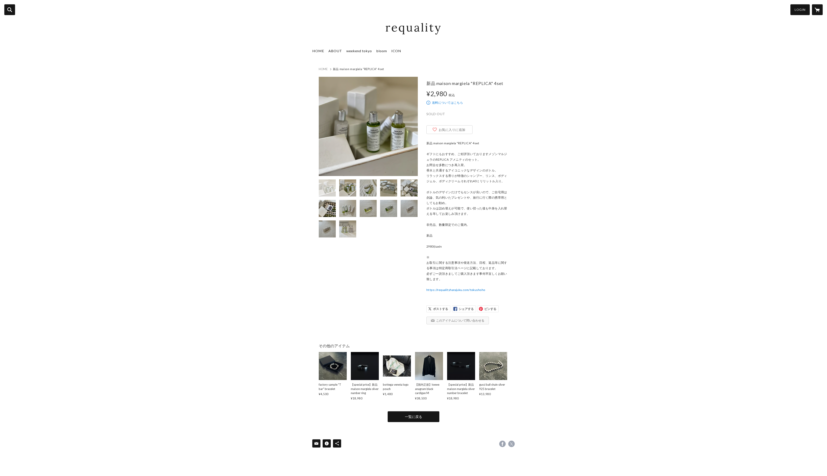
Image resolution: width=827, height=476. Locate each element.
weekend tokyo (359, 51)
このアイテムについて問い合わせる (460, 320)
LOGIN (800, 9)
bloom (381, 51)
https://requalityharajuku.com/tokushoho (455, 290)
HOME (318, 51)
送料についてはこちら (447, 102)
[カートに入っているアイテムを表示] (817, 9)
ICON (396, 51)
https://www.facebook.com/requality (502, 444)
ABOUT (335, 51)
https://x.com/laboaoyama (511, 444)
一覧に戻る (413, 417)
